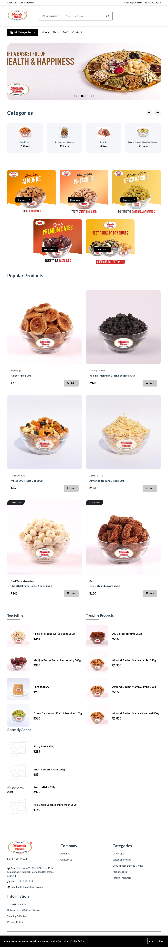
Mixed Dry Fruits (18, 475)
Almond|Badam (96, 475)
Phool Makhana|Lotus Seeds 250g (31, 585)
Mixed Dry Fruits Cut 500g (26, 480)
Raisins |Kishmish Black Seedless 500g (112, 375)
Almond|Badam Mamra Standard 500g (135, 713)
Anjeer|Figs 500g (21, 375)
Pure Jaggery (41, 686)
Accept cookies (155, 941)
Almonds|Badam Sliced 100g (106, 480)
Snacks (104, 142)
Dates (91, 581)
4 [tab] (85, 96)
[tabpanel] (84, 71)
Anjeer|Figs (16, 370)
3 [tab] (82, 96)
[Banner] (31, 217)
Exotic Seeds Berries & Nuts (143, 142)
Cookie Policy (77, 941)
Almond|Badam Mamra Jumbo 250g (134, 660)
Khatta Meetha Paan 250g (49, 769)
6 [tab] (92, 96)
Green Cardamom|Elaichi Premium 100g (57, 713)
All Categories (23, 32)
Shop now (22, 200)
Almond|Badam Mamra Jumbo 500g (134, 686)
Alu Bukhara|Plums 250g (127, 633)
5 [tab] (89, 96)
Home (45, 32)
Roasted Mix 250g (44, 786)
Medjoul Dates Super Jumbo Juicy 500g (57, 660)
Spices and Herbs (64, 142)
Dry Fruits (25, 142)
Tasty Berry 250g (43, 746)
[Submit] (107, 16)
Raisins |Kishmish (97, 370)
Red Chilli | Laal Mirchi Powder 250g (54, 804)
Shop (56, 32)
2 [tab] (79, 96)
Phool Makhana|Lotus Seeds (23, 581)
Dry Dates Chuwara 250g (104, 585)
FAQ (65, 32)
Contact (77, 32)
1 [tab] (75, 96)
